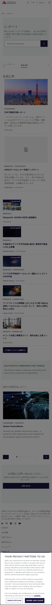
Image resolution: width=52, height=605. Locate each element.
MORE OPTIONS (14, 600)
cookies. (37, 596)
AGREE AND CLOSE (34, 600)
